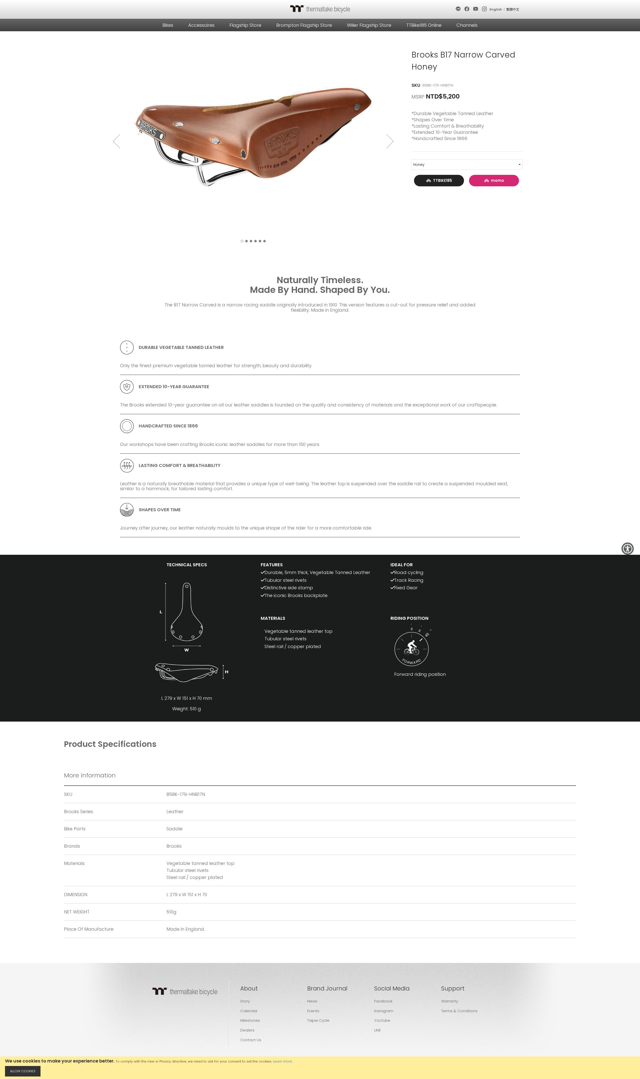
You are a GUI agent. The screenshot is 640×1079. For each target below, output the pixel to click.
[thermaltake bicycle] (320, 8)
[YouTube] (476, 9)
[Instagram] (485, 9)
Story (245, 1001)
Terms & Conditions (459, 1010)
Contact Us (250, 1039)
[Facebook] (467, 9)
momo (496, 180)
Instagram (383, 1010)
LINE (377, 1030)
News (312, 1001)
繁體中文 (512, 9)
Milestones (250, 1020)
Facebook (383, 1001)
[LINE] (458, 9)
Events (313, 1010)
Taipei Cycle (318, 1020)
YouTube (382, 1020)
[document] (320, 1067)
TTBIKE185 (441, 180)
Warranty (449, 1001)
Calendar (249, 1010)
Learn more (282, 1061)
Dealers (247, 1030)
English (496, 9)
